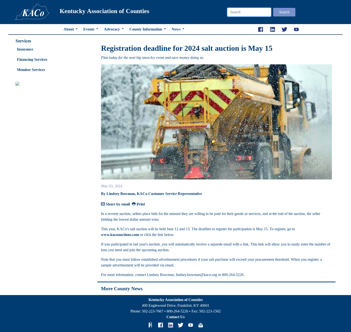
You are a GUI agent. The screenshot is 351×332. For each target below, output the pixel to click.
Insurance (25, 49)
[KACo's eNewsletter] (201, 325)
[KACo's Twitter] (181, 325)
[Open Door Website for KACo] (150, 325)
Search (284, 12)
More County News (122, 288)
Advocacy (112, 29)
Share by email (117, 204)
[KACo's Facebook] (160, 325)
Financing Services (32, 59)
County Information (146, 29)
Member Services (31, 70)
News (176, 29)
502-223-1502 (210, 311)
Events (89, 29)
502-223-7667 (152, 311)
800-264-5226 (177, 311)
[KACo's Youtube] (191, 325)
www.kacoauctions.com (120, 235)
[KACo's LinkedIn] (170, 325)
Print (140, 204)
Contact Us (175, 317)
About (69, 29)
